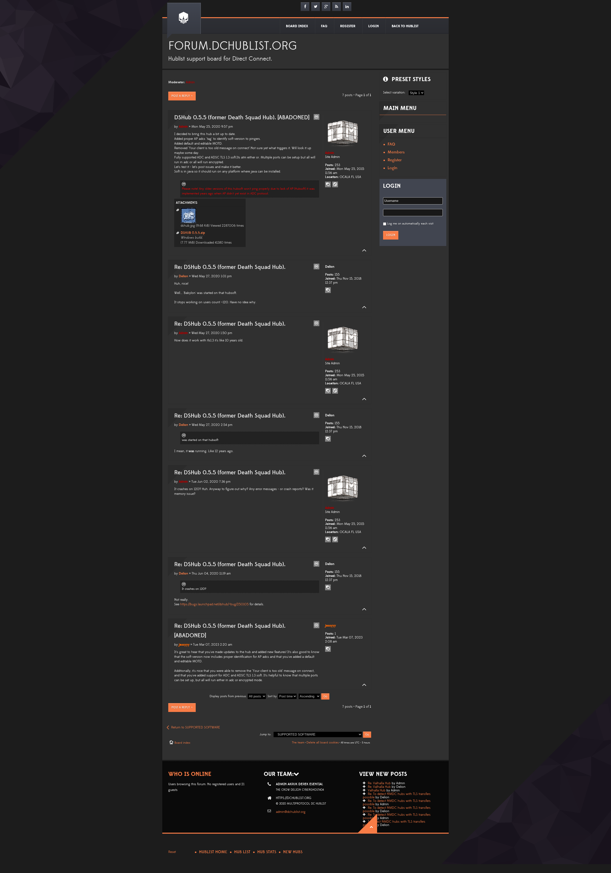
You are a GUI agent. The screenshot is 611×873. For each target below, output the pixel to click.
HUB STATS (266, 852)
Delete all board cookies (322, 742)
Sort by (273, 696)
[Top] (362, 250)
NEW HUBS (292, 852)
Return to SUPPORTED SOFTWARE (195, 727)
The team (298, 742)
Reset (172, 852)
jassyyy (184, 645)
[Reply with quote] (316, 117)
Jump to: (265, 734)
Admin (190, 82)
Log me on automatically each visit (410, 223)
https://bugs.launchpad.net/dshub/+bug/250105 (214, 604)
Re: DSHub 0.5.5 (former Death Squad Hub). (229, 267)
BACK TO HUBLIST (405, 26)
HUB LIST (242, 852)
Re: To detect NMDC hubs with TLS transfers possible (397, 796)
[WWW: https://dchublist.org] (335, 184)
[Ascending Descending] (314, 696)
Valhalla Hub (376, 790)
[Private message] (328, 184)
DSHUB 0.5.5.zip (193, 233)
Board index (182, 743)
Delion (183, 276)
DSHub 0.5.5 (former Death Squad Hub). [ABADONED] (241, 117)
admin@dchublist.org (291, 812)
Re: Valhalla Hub (379, 783)
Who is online (189, 774)
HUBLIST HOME (213, 852)
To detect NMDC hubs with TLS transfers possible (394, 823)
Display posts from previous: (229, 696)
